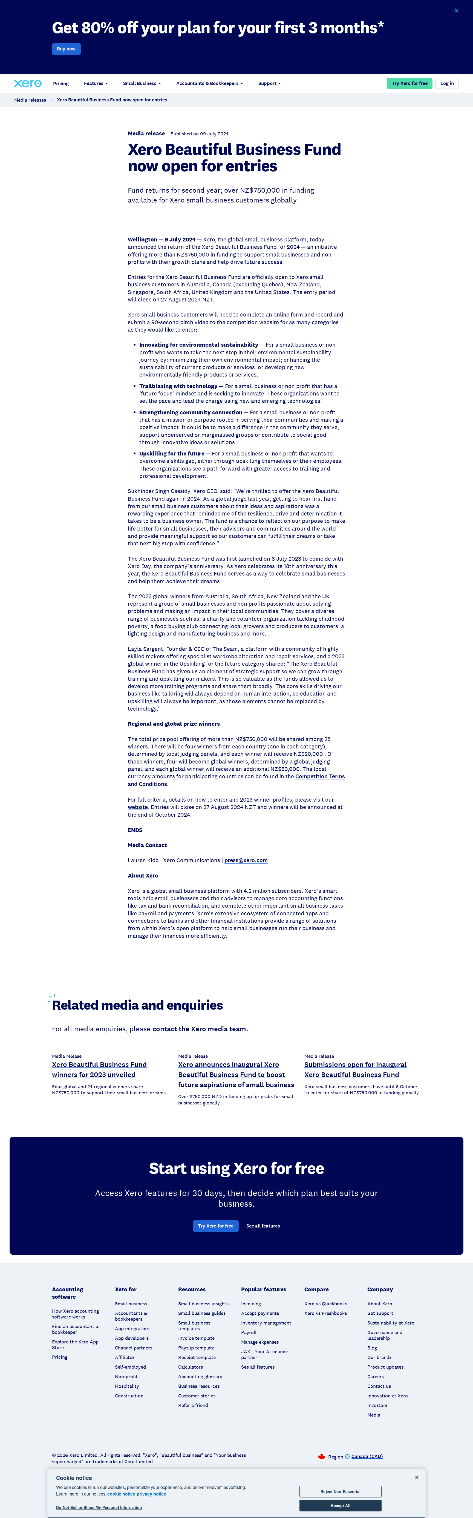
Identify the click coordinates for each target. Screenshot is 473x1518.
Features (93, 83)
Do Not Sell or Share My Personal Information (99, 1507)
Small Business (140, 83)
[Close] (417, 1477)
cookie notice (121, 1494)
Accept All (340, 1505)
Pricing (61, 83)
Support (267, 83)
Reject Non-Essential (340, 1491)
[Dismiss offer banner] (456, 11)
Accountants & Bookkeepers (207, 83)
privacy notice (151, 1494)
